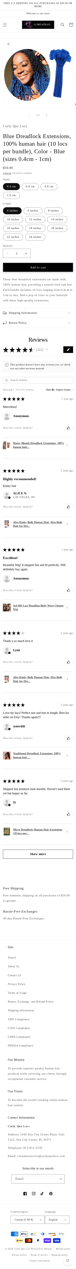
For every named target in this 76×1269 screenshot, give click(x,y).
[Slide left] (29, 115)
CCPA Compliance (19, 1028)
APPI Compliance (18, 1019)
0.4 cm (11, 186)
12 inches (35, 219)
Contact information (40, 1260)
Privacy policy (19, 1255)
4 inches (12, 210)
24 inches (35, 236)
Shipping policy (59, 1255)
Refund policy (63, 1249)
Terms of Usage (17, 992)
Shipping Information (21, 1010)
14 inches (57, 219)
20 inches (57, 228)
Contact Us (14, 975)
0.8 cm (49, 186)
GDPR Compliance (19, 1036)
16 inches (13, 228)
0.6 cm (30, 186)
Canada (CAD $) (24, 1219)
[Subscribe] (60, 1178)
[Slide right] (46, 115)
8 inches (53, 210)
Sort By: (51, 389)
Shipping (7, 173)
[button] (5, 24)
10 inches (13, 219)
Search (12, 957)
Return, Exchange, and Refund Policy (31, 1001)
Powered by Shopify (41, 1249)
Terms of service (39, 1255)
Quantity (8, 245)
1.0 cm (11, 195)
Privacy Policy (17, 984)
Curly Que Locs (22, 1249)
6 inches (33, 210)
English (53, 1219)
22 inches (13, 236)
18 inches (35, 228)
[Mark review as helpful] (68, 428)
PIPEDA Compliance (20, 1045)
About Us (13, 966)
